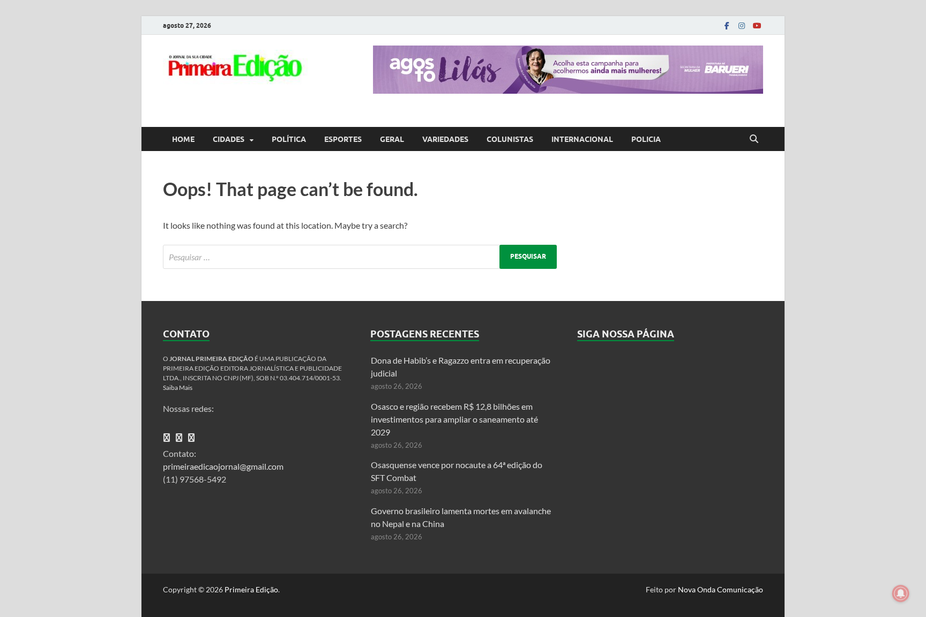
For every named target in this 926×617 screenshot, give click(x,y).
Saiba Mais (177, 387)
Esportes (343, 139)
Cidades (228, 139)
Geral (392, 139)
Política (289, 139)
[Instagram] (741, 25)
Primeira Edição (251, 589)
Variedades (445, 139)
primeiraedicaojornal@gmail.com (223, 466)
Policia (646, 139)
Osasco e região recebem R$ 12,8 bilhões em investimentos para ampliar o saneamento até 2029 (454, 419)
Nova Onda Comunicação (720, 589)
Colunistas (510, 139)
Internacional (582, 139)
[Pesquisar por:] (360, 257)
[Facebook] (726, 25)
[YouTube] (756, 25)
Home (183, 139)
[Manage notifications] (900, 593)
